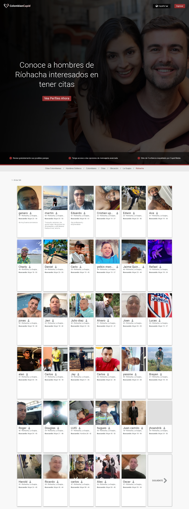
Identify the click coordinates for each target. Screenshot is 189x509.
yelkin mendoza (106, 266)
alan (21, 374)
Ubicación (114, 168)
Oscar (126, 481)
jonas (22, 320)
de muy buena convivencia (28, 222)
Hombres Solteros (74, 168)
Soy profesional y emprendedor (77, 223)
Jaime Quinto (132, 266)
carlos (75, 481)
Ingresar (179, 6)
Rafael (153, 266)
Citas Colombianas (53, 168)
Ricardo (50, 481)
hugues (101, 428)
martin (49, 213)
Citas (103, 168)
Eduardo (76, 213)
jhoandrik (155, 428)
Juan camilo (131, 428)
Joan (126, 320)
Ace (151, 213)
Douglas (50, 428)
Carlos (49, 374)
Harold (23, 481)
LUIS (74, 428)
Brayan (153, 374)
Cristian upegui (106, 213)
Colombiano (91, 168)
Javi (47, 320)
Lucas (153, 320)
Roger (22, 428)
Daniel (49, 266)
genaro (23, 213)
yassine (128, 374)
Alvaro (101, 320)
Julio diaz (77, 320)
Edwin (127, 213)
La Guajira (127, 168)
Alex (100, 481)
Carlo (74, 266)
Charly (23, 266)
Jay (73, 374)
